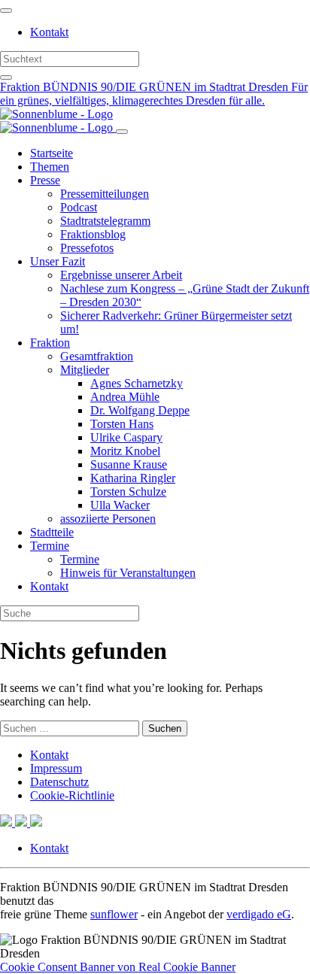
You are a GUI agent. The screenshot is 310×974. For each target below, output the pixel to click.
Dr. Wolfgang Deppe (140, 410)
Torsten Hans (121, 423)
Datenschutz (59, 781)
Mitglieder (84, 369)
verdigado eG (258, 914)
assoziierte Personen (108, 518)
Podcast (78, 207)
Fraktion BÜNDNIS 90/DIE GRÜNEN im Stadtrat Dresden (145, 86)
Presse (45, 180)
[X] (7, 822)
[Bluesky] (22, 822)
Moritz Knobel (125, 451)
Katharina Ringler (132, 478)
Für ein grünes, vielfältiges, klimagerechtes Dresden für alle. (154, 93)
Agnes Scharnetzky (136, 383)
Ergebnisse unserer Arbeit (121, 275)
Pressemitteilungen (104, 193)
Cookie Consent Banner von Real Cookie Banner (118, 966)
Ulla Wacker (120, 505)
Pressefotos (87, 247)
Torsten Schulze (128, 491)
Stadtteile (52, 532)
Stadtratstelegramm (105, 220)
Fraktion (50, 342)
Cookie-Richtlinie (72, 795)
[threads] (36, 822)
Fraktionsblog (93, 234)
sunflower (114, 914)
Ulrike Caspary (126, 437)
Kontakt (49, 32)
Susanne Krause (128, 464)
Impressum (56, 768)
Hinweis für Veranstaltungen (128, 572)
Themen (49, 166)
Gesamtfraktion (96, 356)
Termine (49, 545)
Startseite (51, 153)
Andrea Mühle (125, 396)
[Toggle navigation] (6, 10)
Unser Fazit (57, 261)
